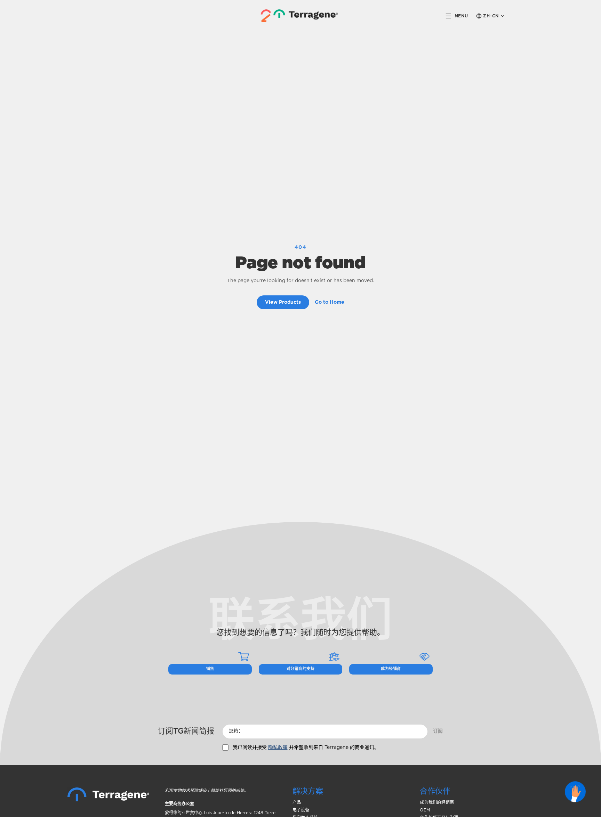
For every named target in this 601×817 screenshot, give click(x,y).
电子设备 (301, 810)
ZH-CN (491, 16)
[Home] (108, 794)
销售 (210, 669)
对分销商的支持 (300, 669)
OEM (425, 810)
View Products (283, 302)
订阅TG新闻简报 (186, 731)
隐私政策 (278, 747)
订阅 (438, 731)
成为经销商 (391, 669)
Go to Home (329, 302)
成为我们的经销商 (437, 802)
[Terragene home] (300, 15)
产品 (297, 802)
